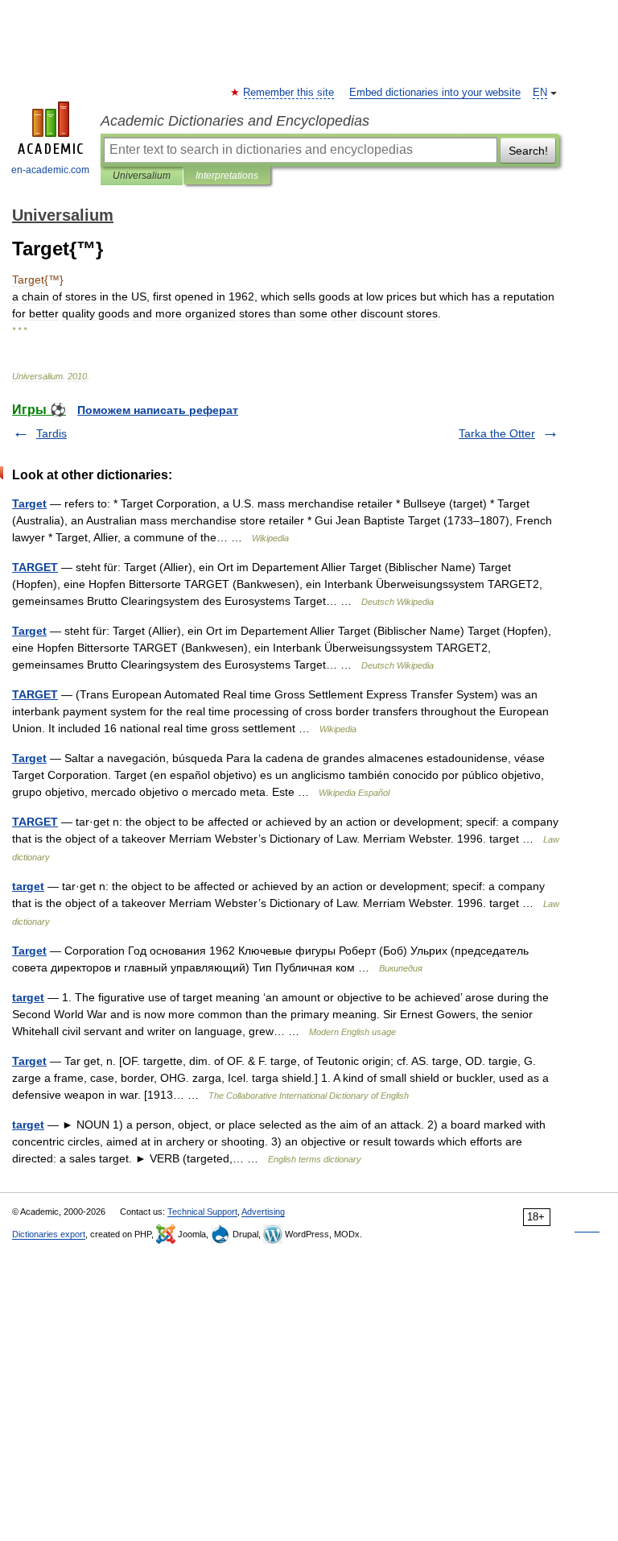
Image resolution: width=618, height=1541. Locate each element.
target (28, 886)
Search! (528, 150)
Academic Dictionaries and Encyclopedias (235, 121)
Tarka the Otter (497, 433)
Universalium (142, 175)
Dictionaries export (48, 1234)
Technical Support (202, 1211)
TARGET (35, 567)
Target (29, 503)
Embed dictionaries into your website (435, 92)
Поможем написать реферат (157, 410)
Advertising (263, 1211)
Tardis (51, 433)
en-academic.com (50, 170)
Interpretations (227, 175)
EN (540, 92)
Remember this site (289, 92)
